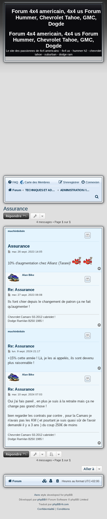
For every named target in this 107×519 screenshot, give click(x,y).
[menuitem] (13, 182)
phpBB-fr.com (60, 504)
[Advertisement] (53, 119)
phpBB (41, 499)
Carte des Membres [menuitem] (37, 182)
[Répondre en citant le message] (88, 235)
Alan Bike (28, 274)
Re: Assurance (21, 289)
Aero (37, 494)
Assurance (15, 209)
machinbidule (16, 231)
